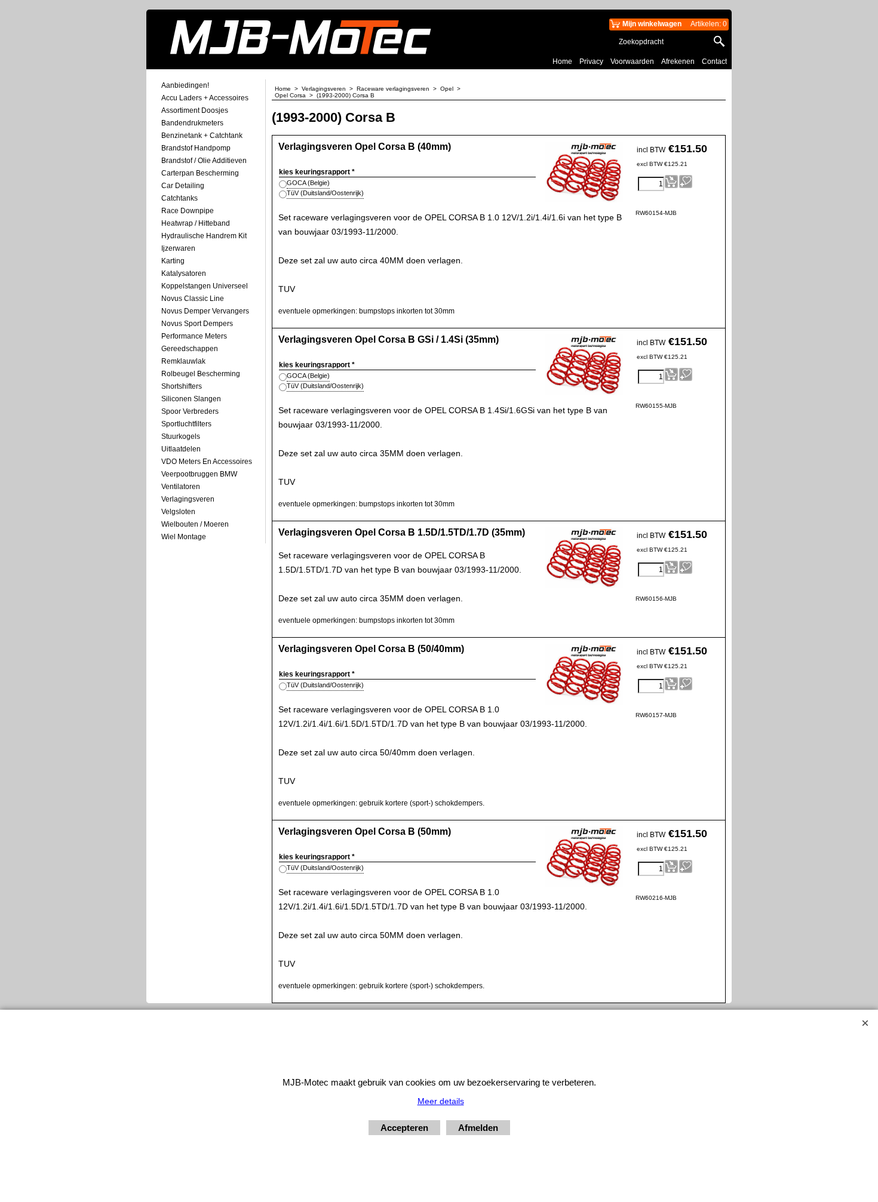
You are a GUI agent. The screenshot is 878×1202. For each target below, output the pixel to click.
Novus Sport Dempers (197, 323)
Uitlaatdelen (181, 449)
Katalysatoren (183, 273)
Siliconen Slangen (191, 399)
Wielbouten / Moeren (195, 524)
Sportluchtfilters (186, 424)
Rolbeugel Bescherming (200, 374)
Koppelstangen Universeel (204, 286)
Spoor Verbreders (190, 411)
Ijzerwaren (178, 248)
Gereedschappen (189, 349)
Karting (173, 261)
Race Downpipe (187, 211)
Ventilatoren (180, 486)
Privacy (591, 61)
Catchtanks (179, 198)
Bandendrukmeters (192, 123)
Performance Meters (194, 336)
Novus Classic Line (192, 298)
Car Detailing (182, 186)
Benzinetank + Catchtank (201, 135)
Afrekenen (678, 61)
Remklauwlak (183, 361)
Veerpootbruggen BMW (199, 474)
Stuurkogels (180, 436)
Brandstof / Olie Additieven (204, 160)
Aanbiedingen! (185, 85)
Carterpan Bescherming (200, 173)
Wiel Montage (183, 537)
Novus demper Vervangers (205, 311)
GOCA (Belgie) (308, 182)
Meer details (440, 1101)
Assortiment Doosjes (194, 110)
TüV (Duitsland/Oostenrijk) (325, 192)
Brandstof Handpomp (196, 148)
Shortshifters (181, 386)
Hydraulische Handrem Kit (204, 236)
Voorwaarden (632, 61)
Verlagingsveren (187, 499)
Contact (714, 61)
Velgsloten (178, 512)
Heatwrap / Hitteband (195, 223)
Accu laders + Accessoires (204, 98)
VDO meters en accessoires (206, 461)
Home (562, 61)
